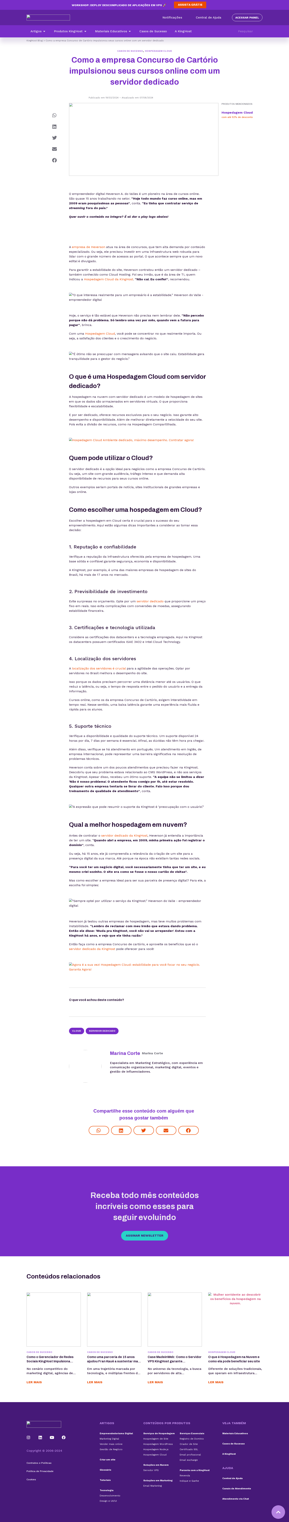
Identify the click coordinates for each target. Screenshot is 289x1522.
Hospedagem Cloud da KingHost (108, 279)
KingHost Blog (35, 40)
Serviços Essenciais (192, 1433)
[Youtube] (52, 1438)
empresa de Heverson (88, 247)
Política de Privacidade (40, 1471)
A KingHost (229, 1454)
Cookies (31, 1479)
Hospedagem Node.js (155, 1449)
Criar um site (107, 1459)
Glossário (105, 1469)
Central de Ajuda (232, 1478)
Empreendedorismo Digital (116, 1433)
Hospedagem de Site (155, 1438)
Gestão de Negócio (111, 1449)
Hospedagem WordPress (158, 1444)
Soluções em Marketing (158, 1480)
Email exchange (189, 1460)
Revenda (185, 1475)
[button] (38, 31)
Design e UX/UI (108, 1501)
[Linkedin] (40, 1438)
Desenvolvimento (110, 1495)
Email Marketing (152, 1485)
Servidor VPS (151, 1470)
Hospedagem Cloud (158, 51)
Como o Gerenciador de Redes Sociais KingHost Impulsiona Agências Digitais (50, 1361)
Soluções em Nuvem (156, 1465)
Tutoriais (105, 1480)
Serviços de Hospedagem (159, 1433)
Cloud (76, 1030)
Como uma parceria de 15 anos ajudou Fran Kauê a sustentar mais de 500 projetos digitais (114, 1361)
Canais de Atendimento (236, 1488)
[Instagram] (28, 1438)
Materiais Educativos (235, 1433)
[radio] (135, 1001)
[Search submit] (260, 31)
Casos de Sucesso (233, 1443)
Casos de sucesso (130, 51)
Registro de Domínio (192, 1438)
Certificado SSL (189, 1449)
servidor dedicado (150, 601)
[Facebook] (64, 1438)
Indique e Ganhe (189, 1480)
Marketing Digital (109, 1438)
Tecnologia (106, 1490)
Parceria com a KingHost (195, 1470)
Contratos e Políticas (39, 1463)
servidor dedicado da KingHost (124, 835)
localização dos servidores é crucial (99, 668)
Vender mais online (111, 1444)
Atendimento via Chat (235, 1498)
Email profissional (190, 1454)
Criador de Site (189, 1444)
